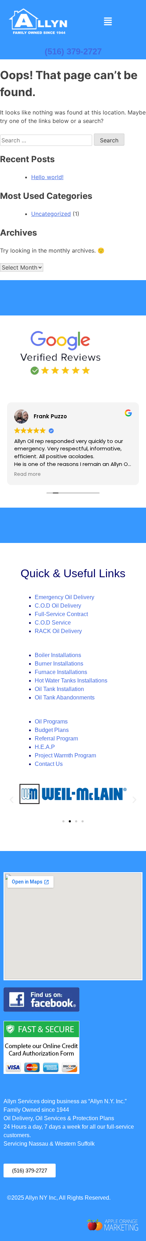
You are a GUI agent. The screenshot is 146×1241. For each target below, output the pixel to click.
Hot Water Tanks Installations (71, 681)
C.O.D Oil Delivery (58, 606)
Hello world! (47, 177)
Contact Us (49, 764)
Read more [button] (27, 474)
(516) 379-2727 (73, 51)
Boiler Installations (58, 655)
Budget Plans (52, 730)
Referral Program (56, 738)
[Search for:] (47, 140)
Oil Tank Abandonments (65, 698)
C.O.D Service (53, 623)
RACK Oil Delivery (58, 631)
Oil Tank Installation (59, 689)
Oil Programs (51, 722)
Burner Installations (59, 664)
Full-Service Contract (61, 614)
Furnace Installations (61, 672)
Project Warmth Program (65, 755)
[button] (108, 21)
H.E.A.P (45, 747)
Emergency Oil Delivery (64, 597)
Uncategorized (51, 213)
